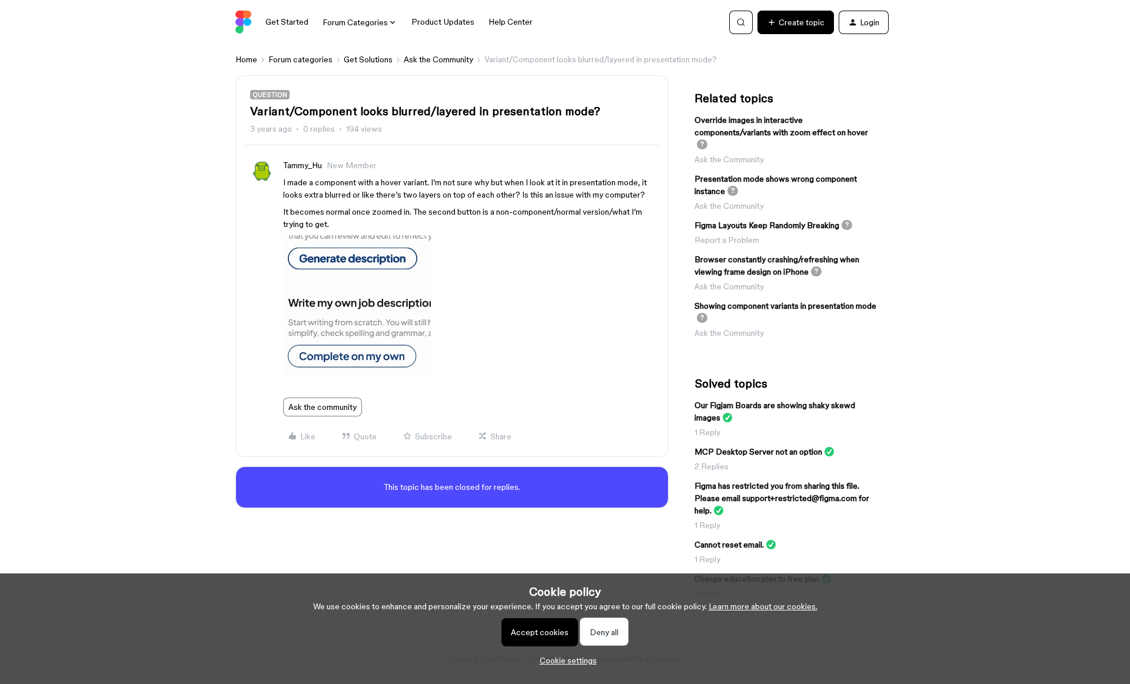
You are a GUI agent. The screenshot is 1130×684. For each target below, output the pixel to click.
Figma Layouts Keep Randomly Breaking (766, 225)
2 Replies (711, 466)
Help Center (510, 21)
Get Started (286, 21)
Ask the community (322, 407)
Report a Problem (726, 240)
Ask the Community (438, 59)
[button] (795, 22)
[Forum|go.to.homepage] (243, 22)
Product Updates (442, 21)
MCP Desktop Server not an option (758, 451)
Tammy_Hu (302, 165)
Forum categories (300, 59)
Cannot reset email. (729, 544)
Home (246, 59)
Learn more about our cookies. (763, 606)
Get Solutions (368, 59)
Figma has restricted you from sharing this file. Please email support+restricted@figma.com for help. (781, 498)
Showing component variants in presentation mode (785, 306)
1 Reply (707, 432)
